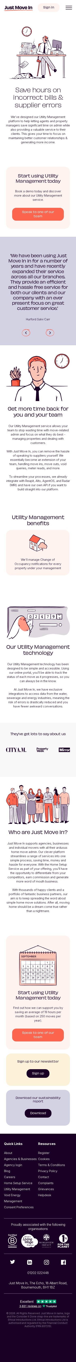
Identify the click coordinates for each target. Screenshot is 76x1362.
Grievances (46, 1189)
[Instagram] (46, 1262)
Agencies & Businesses (20, 1159)
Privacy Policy (47, 1171)
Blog (7, 1171)
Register (43, 1153)
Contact (43, 1177)
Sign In (48, 7)
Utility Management (17, 1189)
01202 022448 (38, 1273)
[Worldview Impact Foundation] (46, 1241)
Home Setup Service (18, 1183)
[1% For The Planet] (63, 1241)
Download (38, 1113)
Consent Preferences (19, 1207)
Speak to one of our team (38, 214)
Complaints (46, 1183)
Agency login (13, 1165)
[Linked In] (29, 1262)
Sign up (38, 1073)
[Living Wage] (29, 1241)
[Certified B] (12, 1241)
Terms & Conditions (51, 1165)
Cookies (44, 1159)
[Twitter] (12, 1262)
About (8, 1153)
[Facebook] (63, 1262)
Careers (9, 1177)
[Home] (18, 8)
